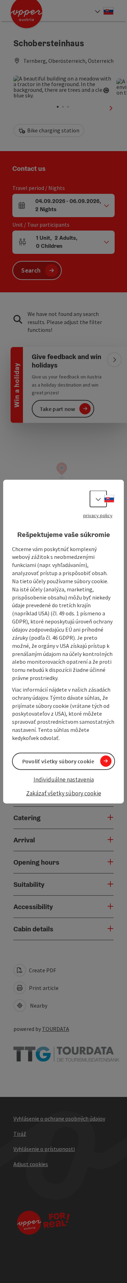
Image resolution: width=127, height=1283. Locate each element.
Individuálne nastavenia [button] (64, 779)
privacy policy (98, 515)
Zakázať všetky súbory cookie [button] (63, 793)
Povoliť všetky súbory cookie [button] (58, 761)
